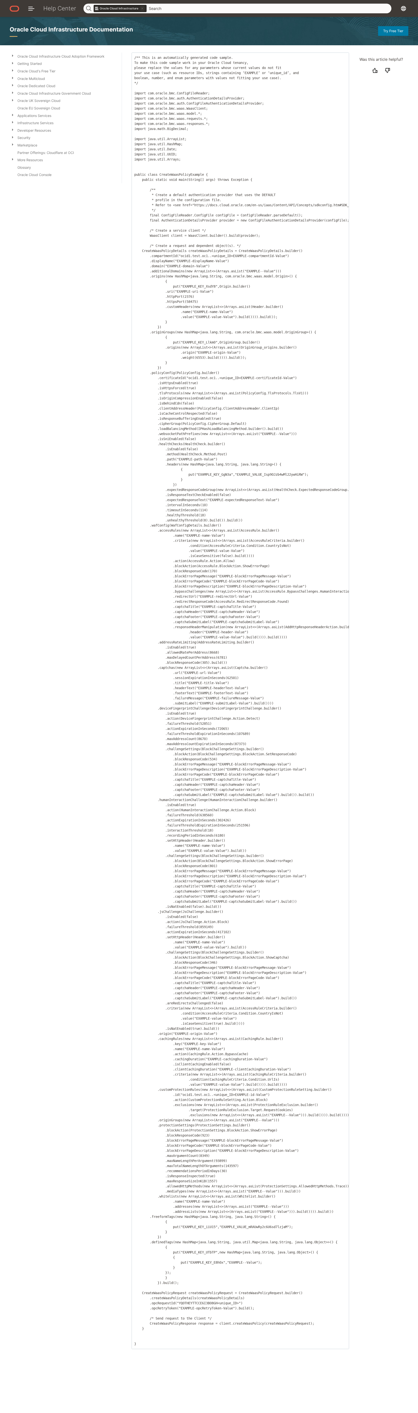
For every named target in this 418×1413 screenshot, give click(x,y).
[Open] (12, 55)
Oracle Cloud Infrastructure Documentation (71, 29)
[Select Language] (403, 8)
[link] (120, 8)
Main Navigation (31, 8)
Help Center (59, 8)
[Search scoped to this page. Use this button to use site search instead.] (142, 8)
